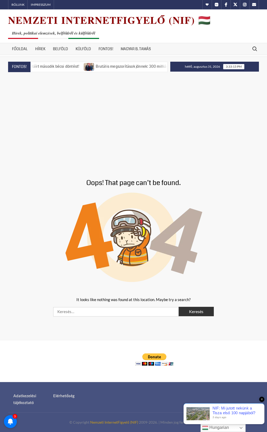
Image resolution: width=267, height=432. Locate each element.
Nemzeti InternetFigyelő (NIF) (114, 422)
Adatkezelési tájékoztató (24, 399)
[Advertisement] (133, 119)
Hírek (40, 48)
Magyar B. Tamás (136, 48)
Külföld (83, 48)
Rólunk (18, 5)
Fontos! (106, 48)
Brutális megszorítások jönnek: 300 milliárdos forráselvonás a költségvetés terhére (159, 66)
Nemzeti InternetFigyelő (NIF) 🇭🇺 (109, 20)
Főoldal (20, 48)
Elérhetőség (64, 395)
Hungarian (218, 427)
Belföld (60, 48)
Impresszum (41, 5)
